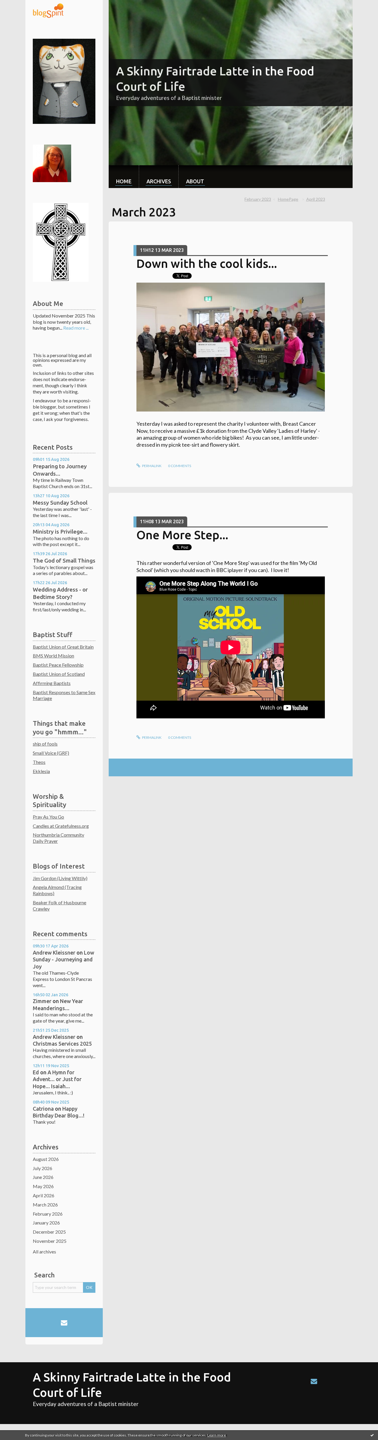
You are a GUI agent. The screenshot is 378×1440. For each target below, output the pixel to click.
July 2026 (42, 1168)
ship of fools (45, 743)
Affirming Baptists (52, 683)
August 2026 (46, 1159)
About (195, 181)
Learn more (216, 1435)
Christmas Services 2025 (62, 1044)
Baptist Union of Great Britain (63, 646)
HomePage (288, 199)
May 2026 (43, 1186)
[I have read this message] (372, 1435)
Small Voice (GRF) (51, 753)
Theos (39, 762)
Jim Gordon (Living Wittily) (60, 878)
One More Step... (182, 535)
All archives (44, 1251)
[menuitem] (124, 176)
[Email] (64, 1323)
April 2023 (315, 199)
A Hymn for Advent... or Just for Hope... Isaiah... (57, 1079)
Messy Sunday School (60, 502)
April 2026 (43, 1195)
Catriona (43, 1109)
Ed (36, 1072)
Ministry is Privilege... (60, 531)
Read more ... (76, 328)
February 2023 (258, 199)
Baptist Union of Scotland (59, 674)
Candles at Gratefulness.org (61, 826)
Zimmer (42, 1001)
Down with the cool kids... (206, 263)
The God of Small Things (64, 560)
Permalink (151, 466)
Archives (158, 181)
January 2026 (46, 1222)
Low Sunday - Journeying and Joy (63, 959)
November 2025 (49, 1241)
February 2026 (48, 1214)
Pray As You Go (48, 816)
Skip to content (18, 5)
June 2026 (43, 1177)
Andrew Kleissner (54, 952)
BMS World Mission (53, 655)
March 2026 (45, 1204)
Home (123, 181)
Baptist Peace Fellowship (58, 665)
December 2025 (49, 1232)
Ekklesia (41, 771)
